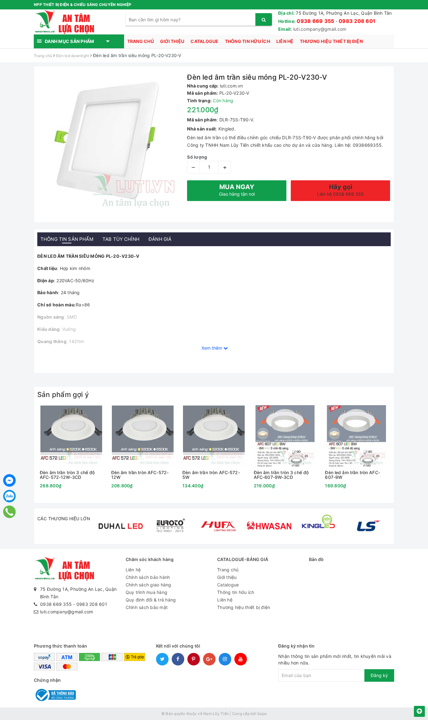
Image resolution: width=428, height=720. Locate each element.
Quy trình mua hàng (147, 592)
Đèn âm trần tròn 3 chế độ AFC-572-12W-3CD (67, 475)
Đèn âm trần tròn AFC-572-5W (211, 475)
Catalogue (204, 41)
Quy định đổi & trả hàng (151, 599)
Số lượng (197, 157)
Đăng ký (379, 675)
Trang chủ (140, 41)
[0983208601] (9, 511)
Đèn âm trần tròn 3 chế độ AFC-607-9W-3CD (281, 475)
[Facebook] (9, 480)
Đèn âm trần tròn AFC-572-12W (140, 475)
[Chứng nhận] (55, 694)
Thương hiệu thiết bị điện (331, 41)
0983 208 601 (357, 21)
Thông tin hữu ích (247, 41)
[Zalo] (9, 496)
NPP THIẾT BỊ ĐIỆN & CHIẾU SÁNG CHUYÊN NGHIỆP (82, 4)
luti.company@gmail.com (320, 29)
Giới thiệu (172, 41)
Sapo (262, 713)
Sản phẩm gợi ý (63, 394)
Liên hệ (285, 41)
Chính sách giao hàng (148, 584)
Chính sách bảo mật (147, 607)
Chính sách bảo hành (148, 577)
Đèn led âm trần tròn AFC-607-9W (352, 475)
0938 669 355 (315, 21)
